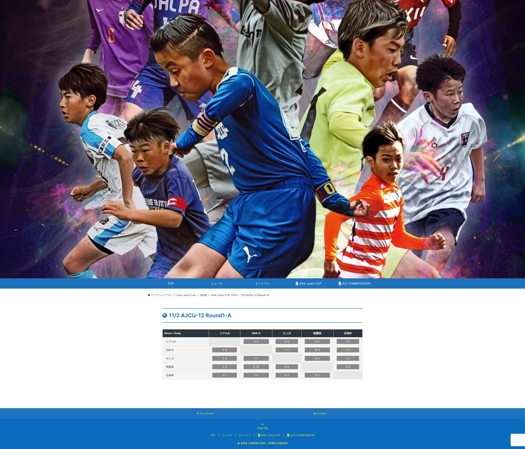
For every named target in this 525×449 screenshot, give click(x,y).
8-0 (317, 358)
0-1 (225, 375)
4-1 (348, 350)
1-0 (348, 341)
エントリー (262, 283)
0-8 (286, 366)
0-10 (256, 366)
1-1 (287, 350)
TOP (171, 283)
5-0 (317, 341)
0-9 (348, 366)
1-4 (256, 375)
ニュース (216, 283)
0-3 (256, 341)
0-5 (224, 366)
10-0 (317, 350)
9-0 (317, 375)
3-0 (224, 350)
